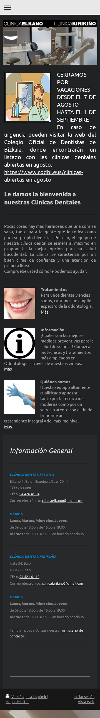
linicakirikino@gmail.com (64, 583)
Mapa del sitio (17, 701)
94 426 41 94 (29, 493)
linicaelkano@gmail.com (63, 500)
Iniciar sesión (84, 696)
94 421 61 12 (29, 576)
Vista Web (86, 701)
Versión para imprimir (29, 696)
